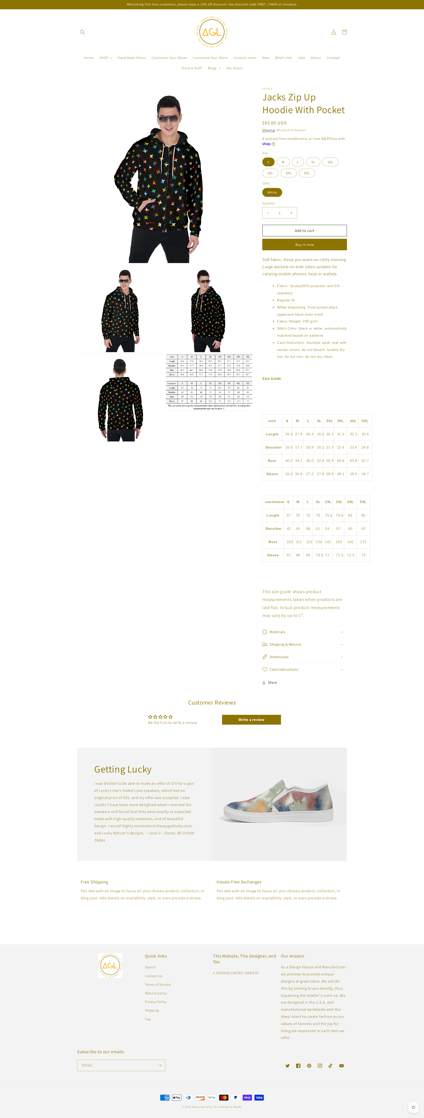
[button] (82, 32)
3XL (270, 173)
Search (150, 967)
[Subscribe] (159, 1065)
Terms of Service (158, 984)
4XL (289, 173)
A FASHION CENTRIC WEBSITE (236, 973)
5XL (307, 173)
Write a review (251, 719)
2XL (330, 162)
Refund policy (156, 993)
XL (313, 162)
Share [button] (272, 682)
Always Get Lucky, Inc (204, 1106)
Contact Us (153, 976)
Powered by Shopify (230, 1106)
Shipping (268, 130)
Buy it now (304, 244)
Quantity (268, 203)
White (272, 192)
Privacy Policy (155, 1001)
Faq (148, 1019)
